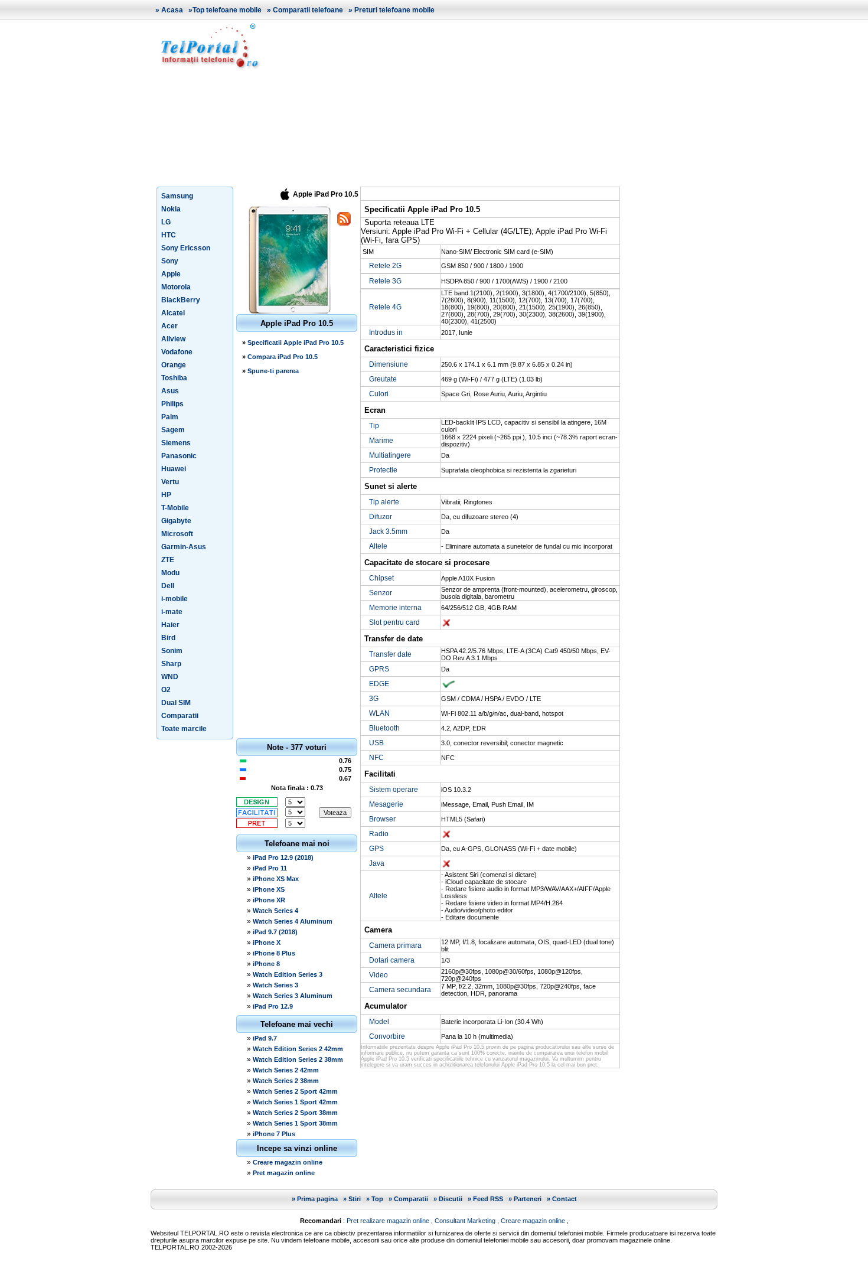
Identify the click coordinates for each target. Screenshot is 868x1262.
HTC (168, 235)
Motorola (176, 287)
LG (166, 222)
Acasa (172, 10)
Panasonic (179, 456)
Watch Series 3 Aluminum (292, 995)
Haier (170, 625)
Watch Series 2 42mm (286, 1070)
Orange (173, 365)
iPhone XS (269, 889)
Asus (170, 391)
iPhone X (266, 942)
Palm (169, 417)
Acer (169, 326)
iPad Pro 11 (270, 868)
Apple (171, 274)
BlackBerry (180, 300)
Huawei (173, 469)
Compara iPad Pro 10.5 (282, 356)
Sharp (171, 664)
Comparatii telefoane (308, 10)
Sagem (173, 430)
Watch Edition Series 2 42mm (298, 1048)
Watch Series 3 (275, 985)
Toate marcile (184, 729)
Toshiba (174, 378)
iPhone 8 (266, 963)
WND (169, 677)
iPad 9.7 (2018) (275, 931)
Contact (564, 1198)
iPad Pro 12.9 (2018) (283, 857)
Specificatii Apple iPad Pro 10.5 (295, 342)
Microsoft (177, 534)
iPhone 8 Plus (274, 953)
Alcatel (173, 313)
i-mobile (174, 599)
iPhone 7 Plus (274, 1133)
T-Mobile (175, 508)
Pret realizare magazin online (388, 1220)
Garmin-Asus (183, 547)
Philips (172, 404)
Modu (170, 573)
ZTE (167, 560)
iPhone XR (269, 900)
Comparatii (179, 716)
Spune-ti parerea (273, 370)
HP (166, 495)
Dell (167, 586)
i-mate (171, 612)
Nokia (171, 209)
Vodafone (176, 352)
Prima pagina (317, 1198)
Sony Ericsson (185, 248)
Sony (169, 261)
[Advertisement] (493, 102)
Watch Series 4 (275, 910)
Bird (168, 638)
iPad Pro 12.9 (273, 1006)
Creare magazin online (287, 1162)
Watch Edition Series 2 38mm (298, 1059)
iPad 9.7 (265, 1038)
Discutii (450, 1198)
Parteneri (527, 1198)
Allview (173, 339)
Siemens (176, 443)
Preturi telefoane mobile (394, 10)
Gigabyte (176, 521)
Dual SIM (176, 703)
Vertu (170, 482)
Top (377, 1198)
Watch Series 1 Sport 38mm (295, 1123)
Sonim (171, 651)
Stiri (354, 1198)
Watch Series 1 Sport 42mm (295, 1102)
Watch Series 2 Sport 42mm (295, 1091)
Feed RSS (488, 1198)
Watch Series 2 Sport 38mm (295, 1112)
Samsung (177, 196)
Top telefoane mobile (227, 10)
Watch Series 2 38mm (286, 1080)
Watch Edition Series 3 (287, 974)
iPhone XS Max (276, 878)
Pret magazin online (284, 1172)
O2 (166, 690)
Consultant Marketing (465, 1220)
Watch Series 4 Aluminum (292, 921)
